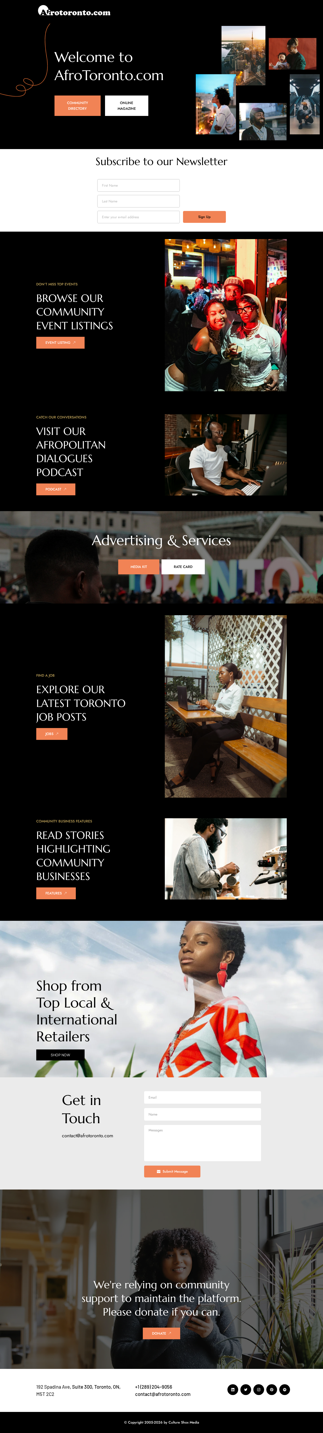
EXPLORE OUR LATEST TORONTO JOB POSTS (82, 703)
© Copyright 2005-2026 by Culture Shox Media (161, 1422)
